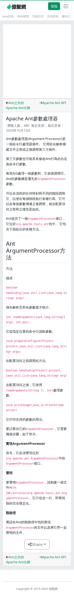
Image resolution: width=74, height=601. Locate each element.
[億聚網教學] (16, 6)
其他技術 (53, 16)
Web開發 (23, 16)
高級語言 (38, 16)
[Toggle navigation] (66, 6)
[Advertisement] (37, 61)
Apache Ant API (54, 103)
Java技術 (8, 16)
